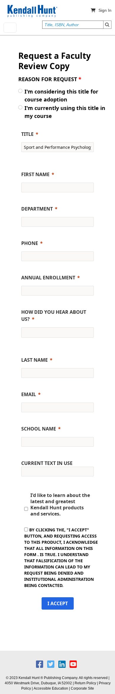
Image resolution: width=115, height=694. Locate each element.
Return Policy (85, 683)
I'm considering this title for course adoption (61, 95)
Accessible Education (51, 688)
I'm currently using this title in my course (64, 111)
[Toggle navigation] (10, 28)
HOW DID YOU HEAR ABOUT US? (53, 315)
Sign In (104, 10)
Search (107, 25)
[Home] (32, 11)
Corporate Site (82, 688)
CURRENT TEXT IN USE (47, 463)
